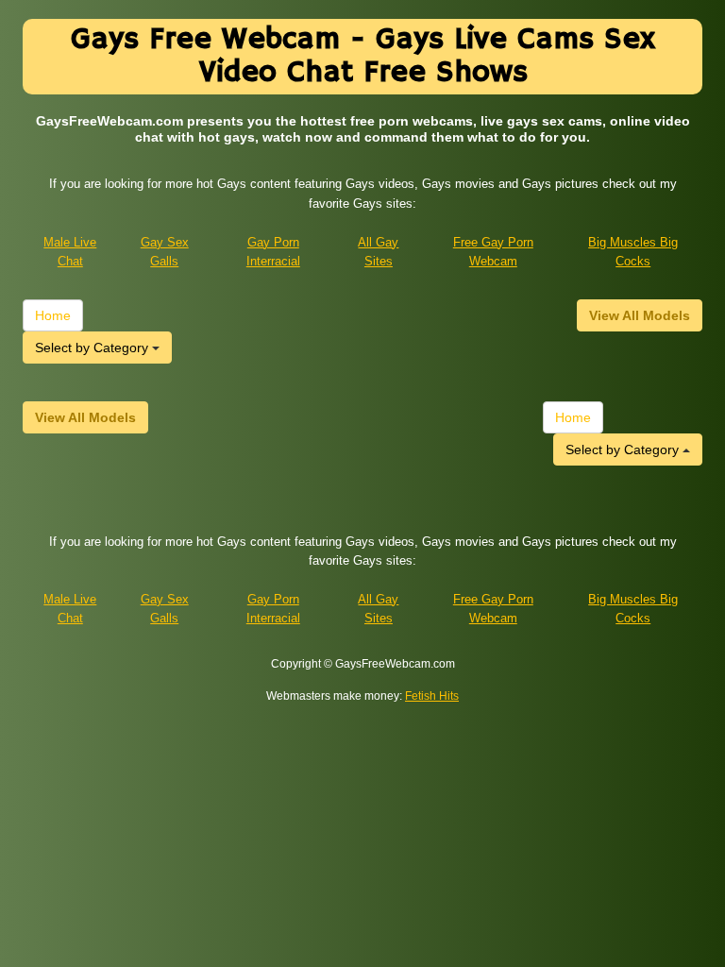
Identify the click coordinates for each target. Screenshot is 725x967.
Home (53, 315)
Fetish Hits (432, 696)
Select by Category (93, 347)
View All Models (639, 315)
